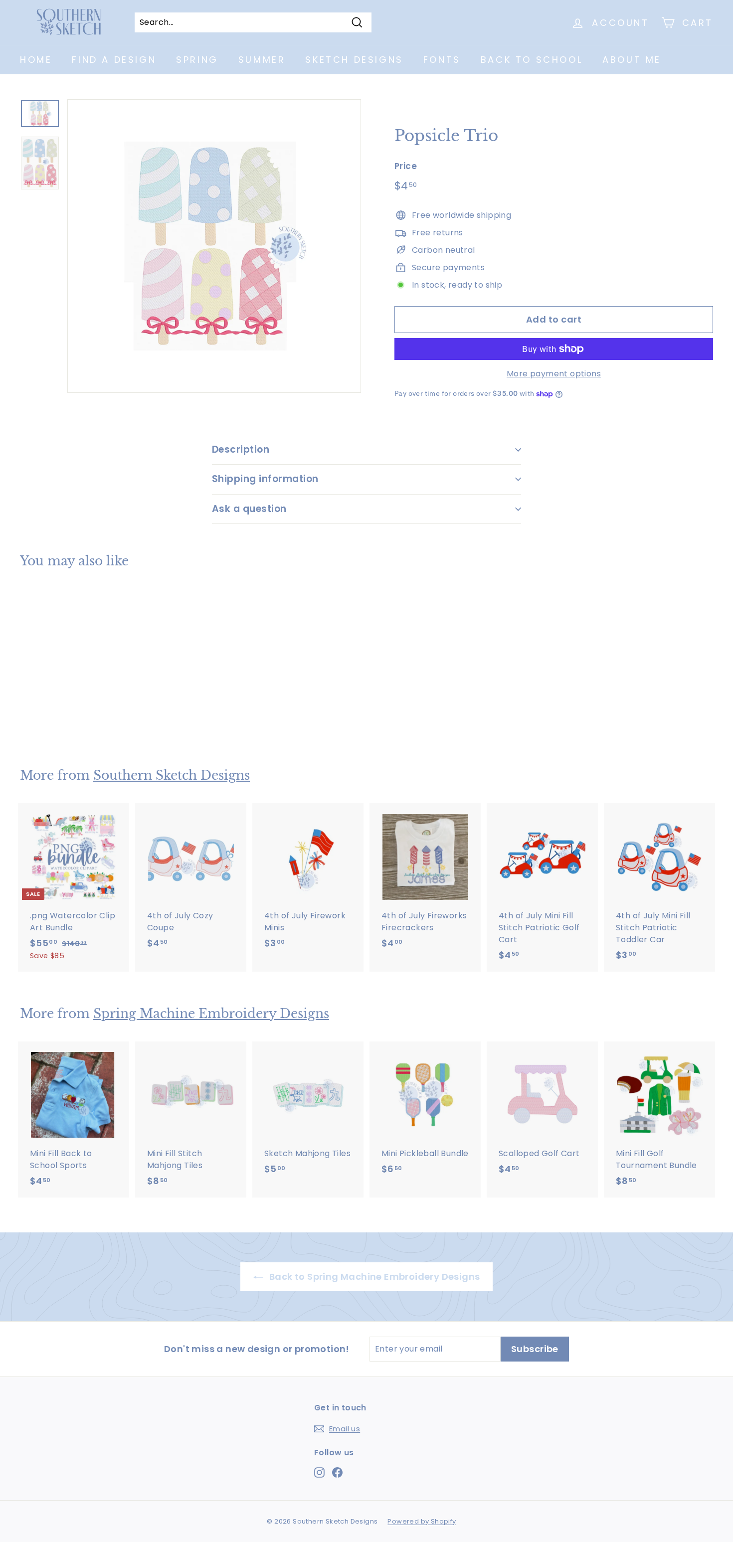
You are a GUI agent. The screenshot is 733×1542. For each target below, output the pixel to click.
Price (405, 166)
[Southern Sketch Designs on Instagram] (319, 1472)
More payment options (554, 373)
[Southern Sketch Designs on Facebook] (337, 1472)
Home (36, 59)
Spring (197, 59)
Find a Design (114, 59)
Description (240, 449)
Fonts (442, 59)
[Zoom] (214, 246)
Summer (262, 59)
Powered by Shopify (421, 1521)
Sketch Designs (354, 59)
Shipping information (265, 479)
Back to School (531, 59)
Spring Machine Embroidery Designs (211, 1014)
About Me (631, 59)
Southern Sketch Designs (171, 775)
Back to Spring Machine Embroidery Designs (373, 1276)
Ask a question (249, 508)
